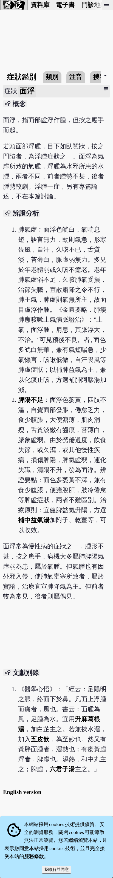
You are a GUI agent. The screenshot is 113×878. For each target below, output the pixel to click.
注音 (75, 76)
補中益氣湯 (34, 520)
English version (22, 792)
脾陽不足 (30, 399)
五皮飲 (40, 739)
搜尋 (99, 76)
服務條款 (34, 856)
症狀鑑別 (21, 77)
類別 (52, 76)
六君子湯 (62, 769)
